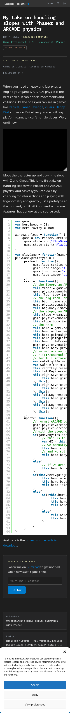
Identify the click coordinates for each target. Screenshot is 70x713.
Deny (35, 694)
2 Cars (49, 107)
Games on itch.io (14, 66)
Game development (14, 42)
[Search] (58, 3)
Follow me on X (13, 72)
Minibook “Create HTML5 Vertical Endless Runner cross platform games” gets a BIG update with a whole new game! (34, 643)
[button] (64, 652)
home (50, 3)
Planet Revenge (32, 107)
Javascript (46, 42)
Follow (17, 590)
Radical (14, 107)
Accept (35, 684)
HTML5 (32, 42)
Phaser (60, 42)
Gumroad (33, 567)
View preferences (35, 704)
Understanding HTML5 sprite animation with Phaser (32, 620)
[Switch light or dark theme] (64, 3)
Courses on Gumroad (42, 66)
